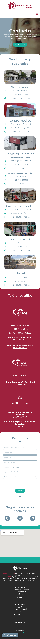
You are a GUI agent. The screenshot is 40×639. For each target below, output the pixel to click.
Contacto (20, 622)
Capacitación (20, 592)
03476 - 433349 (20, 378)
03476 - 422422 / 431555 (20, 333)
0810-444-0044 (20, 329)
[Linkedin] (32, 518)
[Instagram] (20, 518)
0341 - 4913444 (20, 340)
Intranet (21, 594)
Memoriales (20, 615)
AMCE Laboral (21, 609)
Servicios (20, 605)
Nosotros (20, 588)
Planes (20, 598)
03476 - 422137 (20, 417)
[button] (37, 14)
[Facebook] (7, 518)
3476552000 (20, 384)
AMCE (21, 607)
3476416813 (20, 426)
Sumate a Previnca (21, 590)
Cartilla (21, 611)
